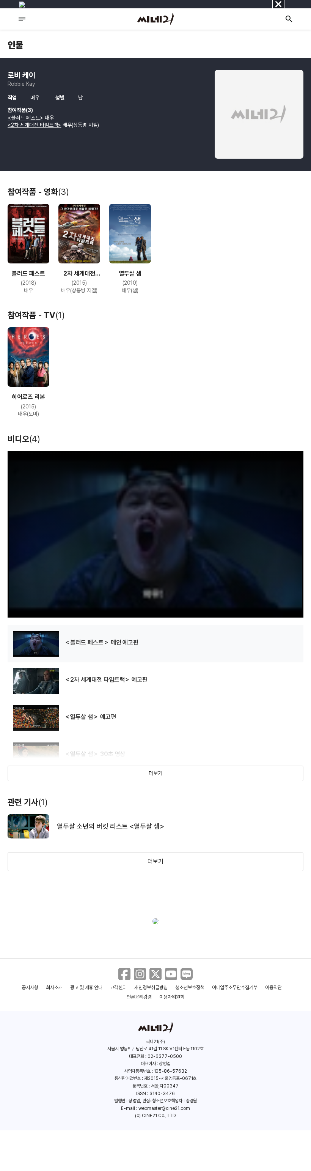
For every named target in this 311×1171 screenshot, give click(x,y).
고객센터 (118, 987)
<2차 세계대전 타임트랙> (34, 125)
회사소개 (54, 987)
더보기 (155, 773)
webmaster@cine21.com (164, 1108)
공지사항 (30, 987)
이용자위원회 (171, 997)
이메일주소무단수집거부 (235, 987)
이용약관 (273, 987)
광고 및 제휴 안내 (86, 987)
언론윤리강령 (139, 997)
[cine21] (155, 19)
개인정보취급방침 (151, 987)
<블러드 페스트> (25, 118)
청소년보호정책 (189, 987)
